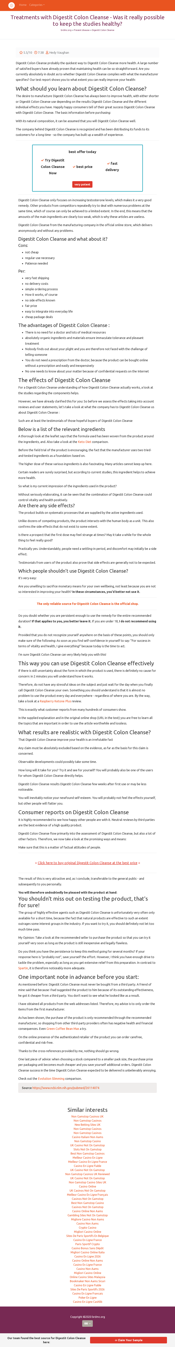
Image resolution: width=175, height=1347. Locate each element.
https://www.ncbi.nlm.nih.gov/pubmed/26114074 (65, 1088)
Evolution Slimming (51, 1078)
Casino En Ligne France (87, 1239)
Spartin (23, 968)
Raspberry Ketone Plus (55, 701)
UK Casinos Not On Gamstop (87, 1190)
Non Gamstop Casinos (88, 1120)
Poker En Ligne (88, 1297)
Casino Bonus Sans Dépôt (88, 1248)
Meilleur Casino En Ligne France (87, 1161)
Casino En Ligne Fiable (87, 1165)
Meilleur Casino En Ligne (88, 1157)
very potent (82, 184)
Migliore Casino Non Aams (87, 1219)
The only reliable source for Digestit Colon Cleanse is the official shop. (87, 603)
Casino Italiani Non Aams (87, 1137)
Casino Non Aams (87, 1223)
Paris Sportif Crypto (87, 1244)
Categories (36, 4)
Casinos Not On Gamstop (87, 1198)
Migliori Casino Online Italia (88, 1252)
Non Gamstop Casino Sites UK (87, 1182)
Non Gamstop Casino (87, 1141)
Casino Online (87, 1186)
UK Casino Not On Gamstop (87, 1145)
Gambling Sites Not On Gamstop (88, 1215)
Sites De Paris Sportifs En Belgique (87, 1235)
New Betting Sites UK (87, 1124)
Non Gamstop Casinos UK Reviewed (87, 1174)
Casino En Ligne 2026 (87, 1256)
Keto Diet (84, 441)
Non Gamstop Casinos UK (87, 1116)
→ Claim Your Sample (129, 1340)
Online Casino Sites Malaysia (87, 1277)
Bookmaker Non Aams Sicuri (87, 1281)
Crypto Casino (87, 1227)
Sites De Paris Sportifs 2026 (87, 1289)
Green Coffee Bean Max (62, 1028)
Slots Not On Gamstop (87, 1149)
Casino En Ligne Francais (87, 1293)
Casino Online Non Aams (87, 1211)
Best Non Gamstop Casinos (88, 1153)
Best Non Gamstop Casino (87, 1202)
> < (87, 863)
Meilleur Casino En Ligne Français (87, 1194)
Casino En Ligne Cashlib (87, 1301)
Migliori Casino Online (87, 1231)
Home (22, 4)
